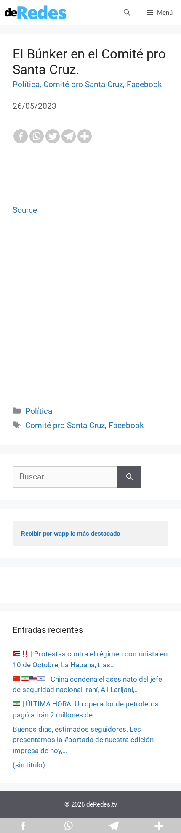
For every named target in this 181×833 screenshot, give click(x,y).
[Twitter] (52, 136)
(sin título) (29, 765)
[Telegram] (68, 136)
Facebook (144, 84)
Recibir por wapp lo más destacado (70, 533)
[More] (84, 136)
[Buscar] (129, 477)
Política (26, 84)
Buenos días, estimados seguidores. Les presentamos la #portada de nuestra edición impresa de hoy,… (83, 740)
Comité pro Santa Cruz (83, 84)
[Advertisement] (90, 320)
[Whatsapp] (36, 136)
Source (25, 210)
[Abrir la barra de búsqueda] (126, 12)
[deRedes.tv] (35, 12)
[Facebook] (20, 136)
